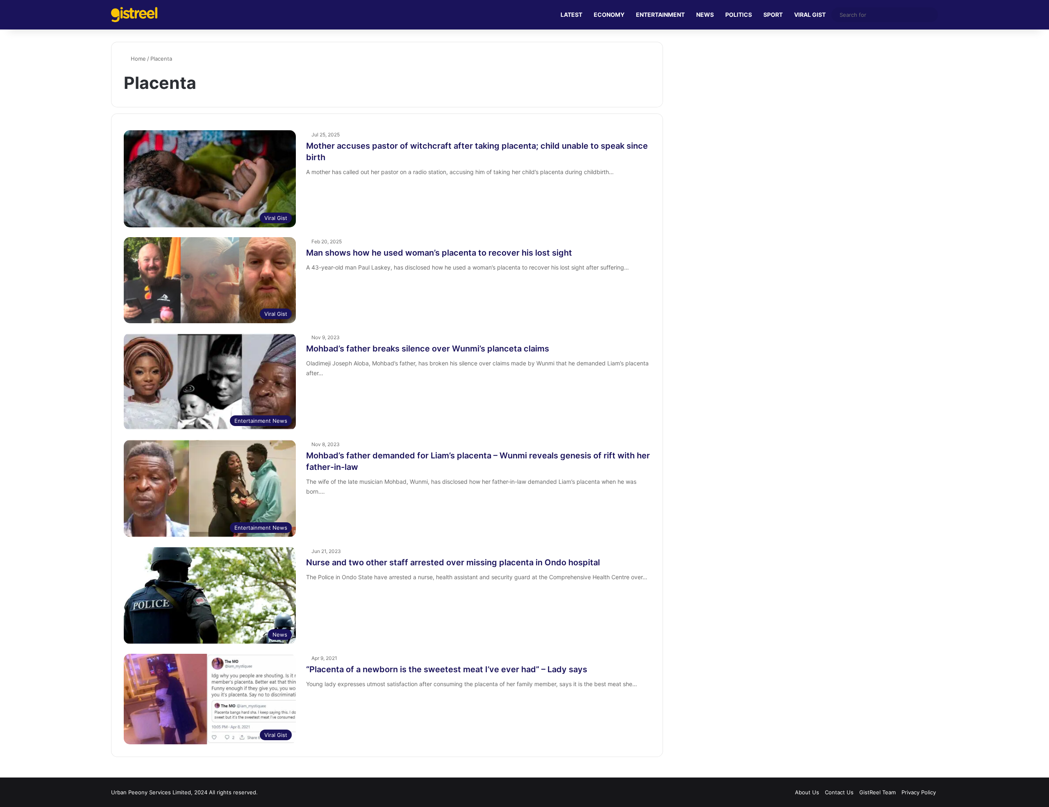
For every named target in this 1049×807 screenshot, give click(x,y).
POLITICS (738, 14)
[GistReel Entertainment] (134, 14)
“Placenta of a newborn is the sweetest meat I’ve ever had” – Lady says (446, 669)
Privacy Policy (918, 792)
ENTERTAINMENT (660, 14)
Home (137, 58)
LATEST (571, 14)
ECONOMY (609, 14)
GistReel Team (877, 792)
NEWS (705, 14)
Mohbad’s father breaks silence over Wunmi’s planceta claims (427, 349)
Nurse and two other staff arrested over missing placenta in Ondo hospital (453, 562)
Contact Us (839, 792)
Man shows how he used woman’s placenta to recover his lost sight (439, 253)
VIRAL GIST (810, 14)
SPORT (773, 14)
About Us (807, 792)
